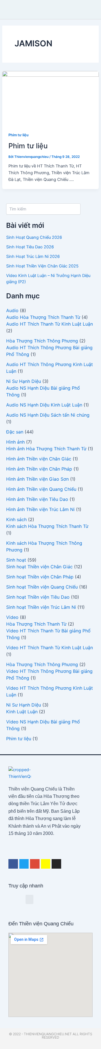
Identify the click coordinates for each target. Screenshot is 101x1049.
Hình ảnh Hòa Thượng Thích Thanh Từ (46, 448)
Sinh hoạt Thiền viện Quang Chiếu (42, 587)
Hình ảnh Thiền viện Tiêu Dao (37, 499)
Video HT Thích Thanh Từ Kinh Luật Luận (49, 647)
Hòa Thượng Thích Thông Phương (42, 341)
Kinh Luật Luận (22, 711)
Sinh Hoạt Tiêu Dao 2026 (30, 246)
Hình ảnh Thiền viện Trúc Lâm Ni (40, 509)
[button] (44, 9)
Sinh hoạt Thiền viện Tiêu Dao (38, 597)
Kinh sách (16, 519)
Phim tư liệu (18, 135)
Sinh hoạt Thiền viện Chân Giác (39, 566)
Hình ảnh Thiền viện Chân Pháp (39, 469)
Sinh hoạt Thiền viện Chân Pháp (40, 577)
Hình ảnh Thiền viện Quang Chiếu (41, 489)
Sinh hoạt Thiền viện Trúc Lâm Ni (41, 607)
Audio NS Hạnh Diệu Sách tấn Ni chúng (47, 415)
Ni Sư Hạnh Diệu (23, 381)
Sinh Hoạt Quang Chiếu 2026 (34, 237)
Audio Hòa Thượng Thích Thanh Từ (43, 317)
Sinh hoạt (16, 560)
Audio (12, 310)
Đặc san (14, 432)
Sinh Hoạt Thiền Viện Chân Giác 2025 (42, 266)
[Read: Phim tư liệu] (50, 97)
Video (12, 617)
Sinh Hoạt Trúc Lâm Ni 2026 (33, 256)
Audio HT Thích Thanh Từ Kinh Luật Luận (49, 324)
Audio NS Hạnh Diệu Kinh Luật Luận (44, 405)
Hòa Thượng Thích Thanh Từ (36, 624)
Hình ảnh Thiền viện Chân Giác (38, 459)
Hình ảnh (15, 442)
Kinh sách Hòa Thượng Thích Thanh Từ (47, 526)
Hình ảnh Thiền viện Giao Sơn (37, 479)
